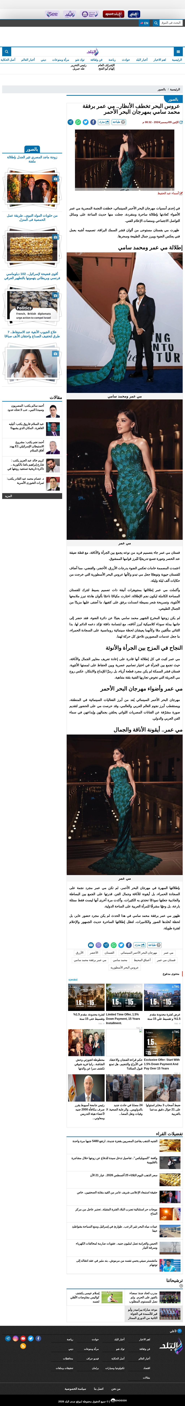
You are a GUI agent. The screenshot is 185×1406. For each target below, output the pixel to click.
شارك (102, 122)
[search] (6, 51)
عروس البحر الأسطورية (125, 967)
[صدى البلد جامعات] (89, 14)
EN (145, 23)
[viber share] (98, 945)
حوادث (126, 59)
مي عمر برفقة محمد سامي (90, 960)
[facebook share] (93, 122)
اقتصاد (146, 1368)
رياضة (112, 59)
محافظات (68, 1358)
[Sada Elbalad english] (52, 14)
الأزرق (79, 952)
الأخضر (94, 952)
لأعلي (173, 1331)
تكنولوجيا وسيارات (114, 1368)
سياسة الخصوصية (75, 1388)
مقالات (146, 1377)
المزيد (8, 496)
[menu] (178, 51)
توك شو (79, 59)
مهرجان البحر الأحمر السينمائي (139, 952)
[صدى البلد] (92, 51)
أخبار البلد (141, 59)
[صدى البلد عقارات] (69, 14)
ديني (43, 59)
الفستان (109, 952)
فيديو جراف (92, 1358)
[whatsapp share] (78, 122)
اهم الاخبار (160, 59)
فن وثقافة (96, 59)
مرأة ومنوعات (60, 59)
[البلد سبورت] (113, 14)
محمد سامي (120, 960)
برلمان (95, 1368)
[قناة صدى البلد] (134, 14)
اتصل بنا (98, 1388)
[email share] (70, 122)
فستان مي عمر (166, 960)
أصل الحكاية (117, 1358)
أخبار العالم (28, 59)
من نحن (116, 1388)
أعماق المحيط (142, 960)
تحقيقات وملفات (64, 1368)
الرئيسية (177, 59)
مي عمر (168, 952)
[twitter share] (86, 122)
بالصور (162, 89)
